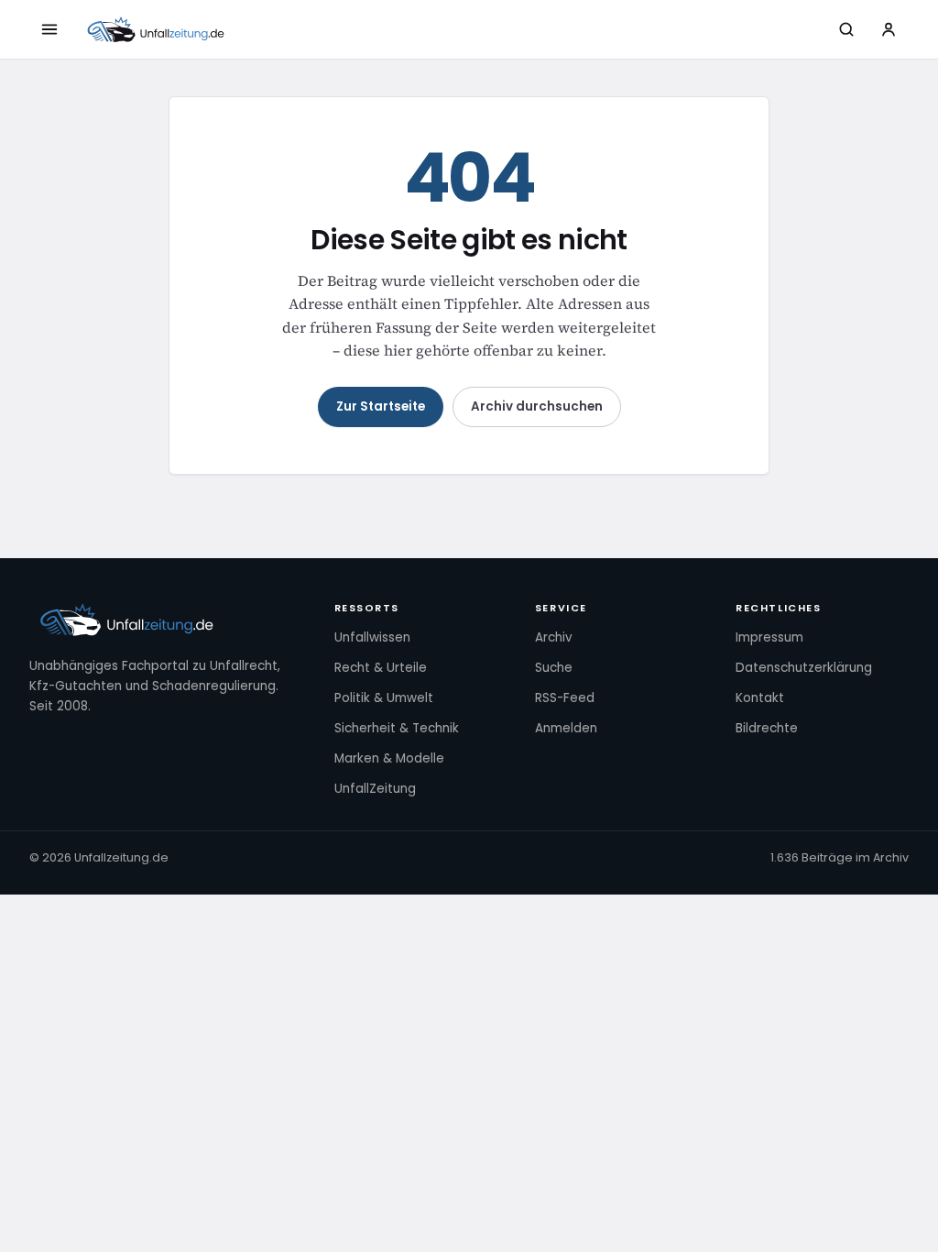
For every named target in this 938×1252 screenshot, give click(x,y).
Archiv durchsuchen (537, 406)
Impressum (769, 637)
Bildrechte (767, 728)
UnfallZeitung (375, 788)
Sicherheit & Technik (396, 728)
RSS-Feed (564, 698)
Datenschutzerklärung (804, 667)
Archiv (554, 637)
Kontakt (760, 698)
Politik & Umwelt (383, 698)
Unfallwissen (372, 637)
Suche (554, 667)
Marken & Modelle (389, 758)
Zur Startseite (380, 406)
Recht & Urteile (380, 667)
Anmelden (566, 728)
